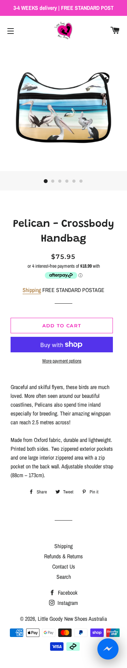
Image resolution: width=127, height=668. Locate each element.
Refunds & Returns (63, 556)
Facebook (67, 592)
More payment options (61, 361)
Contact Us (63, 566)
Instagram (67, 603)
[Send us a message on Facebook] (108, 649)
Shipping (32, 290)
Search (63, 577)
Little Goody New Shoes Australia (72, 619)
